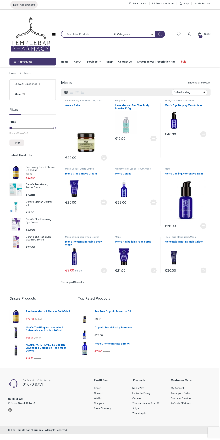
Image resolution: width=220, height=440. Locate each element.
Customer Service (181, 398)
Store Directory (102, 408)
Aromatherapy (72, 100)
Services (92, 61)
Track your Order (180, 393)
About (77, 61)
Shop (186, 3)
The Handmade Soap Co (146, 403)
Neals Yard (138, 388)
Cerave (136, 398)
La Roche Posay (141, 393)
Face (167, 237)
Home (64, 61)
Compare (99, 403)
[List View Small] (82, 92)
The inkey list (139, 413)
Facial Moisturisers (180, 237)
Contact (98, 393)
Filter (17, 142)
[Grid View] (66, 92)
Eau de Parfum (137, 168)
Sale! (184, 61)
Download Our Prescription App (156, 61)
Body (117, 100)
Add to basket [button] (103, 158)
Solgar (136, 408)
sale (74, 237)
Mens (99, 100)
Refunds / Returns (181, 403)
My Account (204, 3)
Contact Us (125, 61)
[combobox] (86, 34)
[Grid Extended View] (71, 92)
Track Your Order (165, 3)
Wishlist (98, 398)
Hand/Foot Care (88, 100)
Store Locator (140, 3)
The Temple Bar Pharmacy (27, 430)
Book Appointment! (24, 4)
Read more (153, 138)
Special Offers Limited (182, 100)
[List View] (77, 92)
